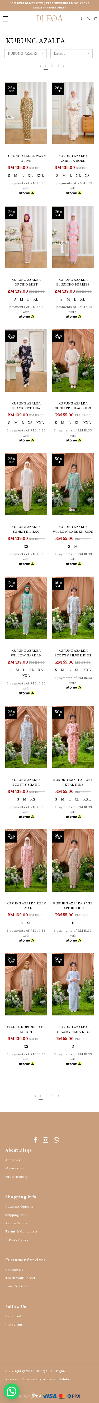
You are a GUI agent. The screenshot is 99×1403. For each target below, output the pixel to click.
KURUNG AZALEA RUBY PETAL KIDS (73, 782)
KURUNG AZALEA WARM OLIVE (26, 158)
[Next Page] (64, 66)
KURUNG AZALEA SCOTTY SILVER (26, 782)
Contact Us (14, 1270)
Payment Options (19, 1206)
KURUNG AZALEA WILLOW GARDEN (26, 652)
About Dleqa (18, 1150)
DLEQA (41, 1371)
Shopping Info (20, 1196)
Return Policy (16, 1223)
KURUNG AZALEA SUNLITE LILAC (26, 529)
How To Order (17, 1286)
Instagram (13, 1324)
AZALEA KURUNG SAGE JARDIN (26, 1029)
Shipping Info (16, 1215)
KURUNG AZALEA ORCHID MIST (26, 282)
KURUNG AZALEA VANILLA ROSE (73, 158)
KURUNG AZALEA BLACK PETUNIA (26, 405)
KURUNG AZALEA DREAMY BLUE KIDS (72, 1029)
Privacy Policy (16, 1239)
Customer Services (25, 1259)
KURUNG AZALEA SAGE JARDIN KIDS (73, 905)
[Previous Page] (40, 66)
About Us (12, 1160)
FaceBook (13, 1316)
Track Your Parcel (20, 1278)
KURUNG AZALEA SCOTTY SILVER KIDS (73, 652)
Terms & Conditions (21, 1231)
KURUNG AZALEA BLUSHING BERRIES (73, 282)
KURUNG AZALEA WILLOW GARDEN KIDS (73, 529)
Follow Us (15, 1306)
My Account (15, 1168)
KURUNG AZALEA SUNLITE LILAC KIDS (73, 405)
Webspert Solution (58, 1379)
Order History (16, 1177)
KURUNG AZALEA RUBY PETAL (26, 905)
